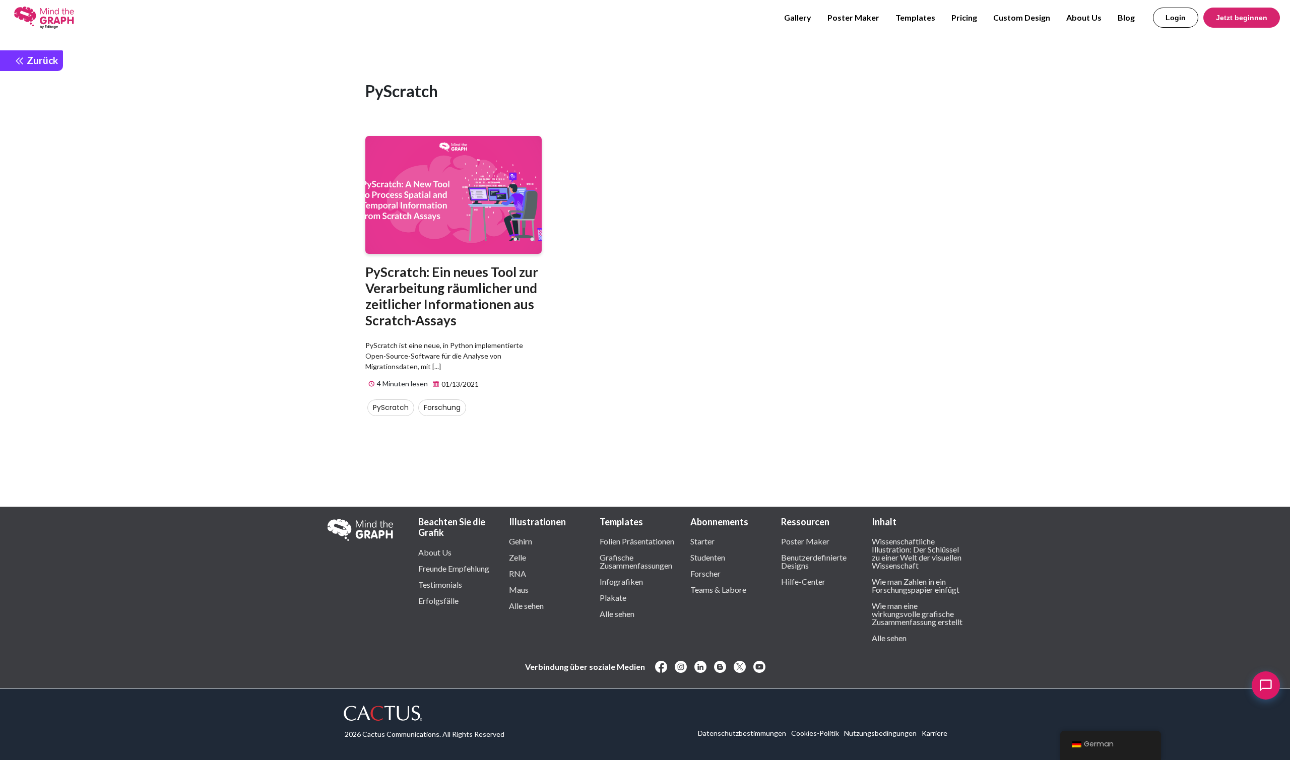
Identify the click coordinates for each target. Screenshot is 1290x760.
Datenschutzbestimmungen (742, 733)
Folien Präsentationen (637, 540)
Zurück (41, 60)
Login (1176, 18)
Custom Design (1021, 17)
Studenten (707, 557)
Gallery (797, 17)
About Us (1084, 17)
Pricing (964, 17)
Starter (702, 540)
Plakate (613, 597)
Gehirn (520, 540)
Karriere (934, 733)
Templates (915, 17)
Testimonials (440, 584)
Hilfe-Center (803, 581)
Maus (519, 589)
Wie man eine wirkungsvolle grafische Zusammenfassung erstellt (917, 613)
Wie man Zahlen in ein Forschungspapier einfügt (915, 585)
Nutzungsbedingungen (880, 733)
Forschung (442, 407)
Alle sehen (526, 605)
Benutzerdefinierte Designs (814, 561)
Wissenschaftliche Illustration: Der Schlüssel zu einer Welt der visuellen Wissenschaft (916, 553)
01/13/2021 (459, 384)
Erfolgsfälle (438, 600)
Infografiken (621, 581)
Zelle (517, 557)
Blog (1126, 17)
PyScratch (391, 407)
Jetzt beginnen (1241, 18)
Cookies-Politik (815, 733)
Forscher (705, 573)
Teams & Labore (718, 589)
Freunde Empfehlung (453, 568)
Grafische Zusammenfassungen (636, 561)
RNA (517, 573)
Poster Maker (853, 17)
